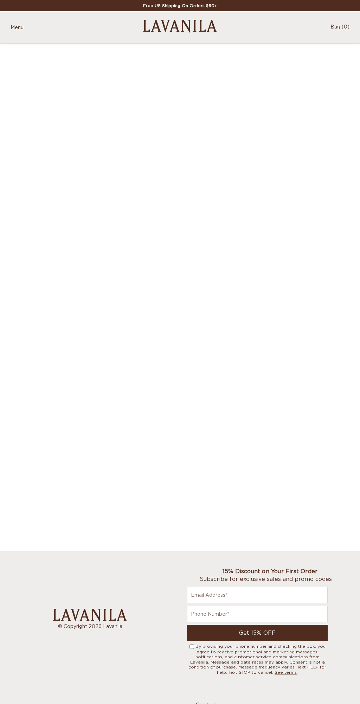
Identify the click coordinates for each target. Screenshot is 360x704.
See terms (286, 672)
